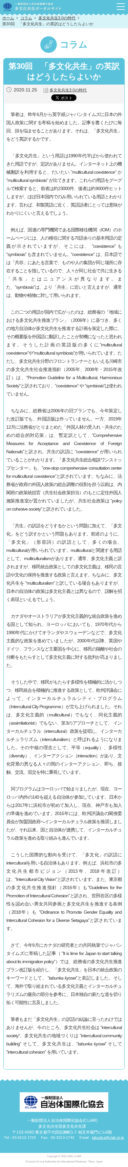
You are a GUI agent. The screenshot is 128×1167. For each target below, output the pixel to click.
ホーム (8, 18)
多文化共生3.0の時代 (56, 18)
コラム (26, 18)
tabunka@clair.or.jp (108, 1137)
